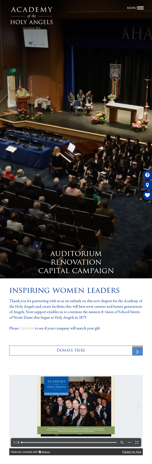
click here (27, 328)
